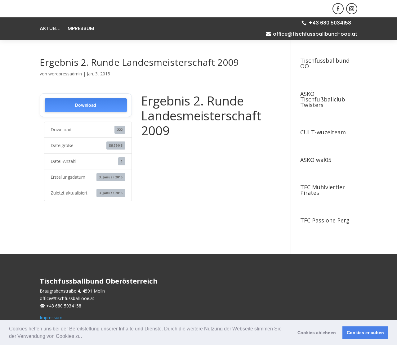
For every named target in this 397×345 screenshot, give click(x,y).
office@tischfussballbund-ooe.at (315, 34)
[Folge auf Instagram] (351, 8)
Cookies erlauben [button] (365, 332)
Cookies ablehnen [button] (316, 332)
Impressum (80, 29)
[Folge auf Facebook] (338, 8)
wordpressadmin (65, 74)
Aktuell (50, 29)
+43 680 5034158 (330, 22)
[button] (84, 337)
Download (85, 105)
